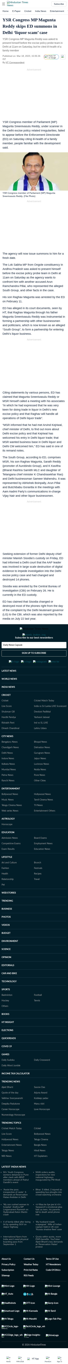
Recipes (37, 889)
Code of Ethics (53, 1286)
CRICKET (6, 711)
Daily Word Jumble (11, 1081)
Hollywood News (42, 810)
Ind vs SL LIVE (41, 738)
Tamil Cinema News (43, 815)
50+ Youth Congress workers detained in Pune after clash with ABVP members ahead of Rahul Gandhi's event (16, 1192)
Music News (8, 815)
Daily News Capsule (12, 658)
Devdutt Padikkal (42, 727)
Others (5, 1022)
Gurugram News (42, 768)
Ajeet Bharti (7, 1103)
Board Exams (40, 853)
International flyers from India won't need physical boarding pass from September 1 (15, 1256)
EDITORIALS (8, 981)
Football (38, 1011)
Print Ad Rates (31, 1286)
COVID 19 (7, 1062)
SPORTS (6, 1005)
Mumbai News (9, 785)
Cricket (27, 11)
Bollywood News (10, 810)
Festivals (38, 884)
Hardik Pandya (9, 733)
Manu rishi (39, 1119)
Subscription (8, 1286)
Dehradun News (42, 763)
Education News (42, 865)
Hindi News (39, 1166)
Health (5, 889)
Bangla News (40, 1161)
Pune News (39, 791)
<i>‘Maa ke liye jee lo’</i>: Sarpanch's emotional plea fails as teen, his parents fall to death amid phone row (49, 1225)
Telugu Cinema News (12, 821)
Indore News (8, 774)
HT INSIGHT (8, 1038)
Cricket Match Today (44, 716)
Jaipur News (40, 774)
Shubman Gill (8, 727)
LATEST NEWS (9, 686)
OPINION (6, 973)
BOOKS (5, 1030)
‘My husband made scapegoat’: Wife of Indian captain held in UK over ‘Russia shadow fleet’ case (49, 1241)
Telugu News (8, 1166)
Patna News (7, 791)
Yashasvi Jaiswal (41, 733)
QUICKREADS (9, 1054)
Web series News (10, 826)
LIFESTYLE (7, 873)
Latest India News (14, 1182)
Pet (3, 900)
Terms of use (52, 1274)
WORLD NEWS (9, 694)
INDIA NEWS (8, 703)
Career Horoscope (10, 1125)
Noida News (40, 785)
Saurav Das (39, 1103)
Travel (37, 895)
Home (6, 11)
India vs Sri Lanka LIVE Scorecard (50, 722)
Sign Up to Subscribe (34, 666)
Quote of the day (10, 1108)
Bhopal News (40, 757)
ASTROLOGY (8, 834)
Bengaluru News (10, 757)
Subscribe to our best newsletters (34, 650)
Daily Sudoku (8, 1075)
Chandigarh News (10, 763)
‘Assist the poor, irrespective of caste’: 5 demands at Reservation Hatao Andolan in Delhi (15, 1209)
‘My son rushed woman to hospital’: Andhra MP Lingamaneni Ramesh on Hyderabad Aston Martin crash (16, 1225)
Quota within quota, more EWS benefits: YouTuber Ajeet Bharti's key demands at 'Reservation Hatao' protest (49, 1257)
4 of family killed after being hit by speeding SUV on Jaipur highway (17, 1240)
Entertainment (57, 11)
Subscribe (59, 4)
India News (40, 11)
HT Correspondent (15, 62)
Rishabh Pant (8, 738)
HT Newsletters (53, 1280)
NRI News (7, 1172)
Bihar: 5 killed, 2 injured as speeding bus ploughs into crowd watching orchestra (49, 1207)
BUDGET (6, 949)
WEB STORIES (9, 908)
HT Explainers (40, 1172)
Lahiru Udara (40, 744)
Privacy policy (8, 1280)
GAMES (5, 1070)
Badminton (7, 1011)
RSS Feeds (29, 1291)
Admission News (10, 853)
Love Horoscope (42, 1125)
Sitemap (6, 1291)
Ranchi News (8, 796)
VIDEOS (6, 941)
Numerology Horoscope (13, 1130)
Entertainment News (12, 1161)
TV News (38, 821)
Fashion (5, 884)
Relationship (8, 895)
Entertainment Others (44, 826)
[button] (4, 4)
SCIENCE (6, 965)
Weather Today (31, 1280)
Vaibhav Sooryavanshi (12, 1114)
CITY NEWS (7, 752)
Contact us (29, 1274)
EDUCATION (8, 848)
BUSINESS (7, 924)
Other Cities (40, 796)
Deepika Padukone (11, 1119)
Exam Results (8, 865)
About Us (6, 1274)
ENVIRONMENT (10, 957)
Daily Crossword (42, 1075)
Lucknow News (41, 779)
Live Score (7, 722)
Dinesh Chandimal (10, 744)
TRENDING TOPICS (11, 1138)
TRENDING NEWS (11, 1097)
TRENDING (7, 916)
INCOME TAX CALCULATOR (16, 1089)
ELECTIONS (7, 1046)
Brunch (37, 878)
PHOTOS (6, 932)
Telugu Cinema (41, 1155)
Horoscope (7, 840)
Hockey (5, 1016)
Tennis (37, 1016)
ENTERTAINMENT (11, 804)
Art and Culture (9, 878)
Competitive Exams (11, 859)
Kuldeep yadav (41, 1114)
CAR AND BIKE (9, 989)
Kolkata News (8, 779)
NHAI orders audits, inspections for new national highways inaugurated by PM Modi (48, 1191)
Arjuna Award (40, 1108)
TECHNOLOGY (9, 997)
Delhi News (7, 768)
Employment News (43, 859)
